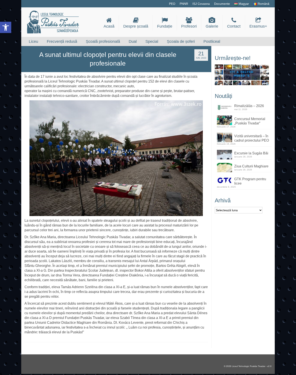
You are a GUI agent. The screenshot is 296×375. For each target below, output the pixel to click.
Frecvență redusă (62, 41)
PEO (172, 3)
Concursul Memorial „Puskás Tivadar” (249, 121)
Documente (222, 3)
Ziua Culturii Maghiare (251, 166)
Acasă (109, 26)
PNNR (184, 3)
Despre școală (135, 26)
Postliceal (211, 41)
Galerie (212, 26)
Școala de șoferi (181, 41)
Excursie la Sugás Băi (251, 153)
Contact (234, 26)
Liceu (33, 41)
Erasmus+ (258, 26)
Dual (133, 41)
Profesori (189, 26)
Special (151, 41)
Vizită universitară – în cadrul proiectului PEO (251, 138)
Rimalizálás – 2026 (249, 106)
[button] (5, 27)
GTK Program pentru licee (250, 181)
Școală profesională (103, 41)
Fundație (164, 26)
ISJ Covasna (201, 3)
